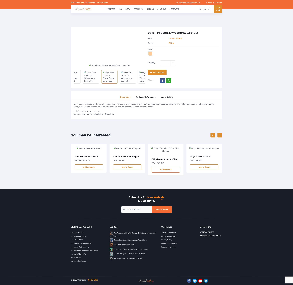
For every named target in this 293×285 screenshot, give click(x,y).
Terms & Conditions (168, 233)
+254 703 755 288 (215, 2)
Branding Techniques (169, 243)
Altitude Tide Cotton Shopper (88, 156)
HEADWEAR (174, 9)
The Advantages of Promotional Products (129, 254)
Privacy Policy (166, 240)
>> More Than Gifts (78, 254)
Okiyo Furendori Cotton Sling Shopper (126, 159)
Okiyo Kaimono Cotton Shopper (162, 156)
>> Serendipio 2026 (78, 236)
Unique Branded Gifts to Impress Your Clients (130, 240)
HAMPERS (111, 9)
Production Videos (168, 247)
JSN (120, 9)
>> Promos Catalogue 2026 (81, 243)
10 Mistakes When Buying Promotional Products (131, 249)
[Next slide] (219, 135)
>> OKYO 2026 (77, 240)
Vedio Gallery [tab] (167, 97)
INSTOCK (150, 9)
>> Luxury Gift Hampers (80, 247)
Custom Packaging (168, 236)
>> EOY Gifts (76, 257)
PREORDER (138, 9)
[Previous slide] (212, 135)
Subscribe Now (162, 209)
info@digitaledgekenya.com (189, 2)
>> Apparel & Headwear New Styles (84, 250)
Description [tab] (125, 97)
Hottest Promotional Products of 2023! (127, 258)
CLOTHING (161, 9)
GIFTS (127, 9)
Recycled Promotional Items (123, 244)
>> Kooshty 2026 (77, 233)
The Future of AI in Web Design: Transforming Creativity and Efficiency (133, 234)
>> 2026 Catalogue (78, 261)
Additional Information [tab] (146, 97)
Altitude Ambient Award (201, 156)
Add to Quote (89, 167)
